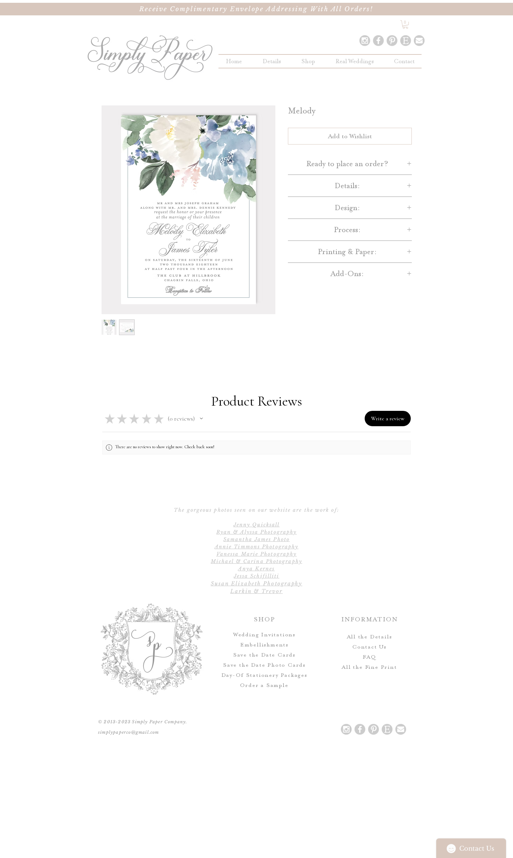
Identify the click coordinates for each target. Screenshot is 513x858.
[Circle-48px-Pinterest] (391, 40)
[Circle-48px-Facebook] (378, 40)
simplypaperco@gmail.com (128, 732)
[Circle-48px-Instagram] (364, 40)
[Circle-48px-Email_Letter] (419, 40)
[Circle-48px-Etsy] (405, 40)
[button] (308, 61)
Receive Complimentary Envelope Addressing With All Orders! (256, 9)
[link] (405, 24)
